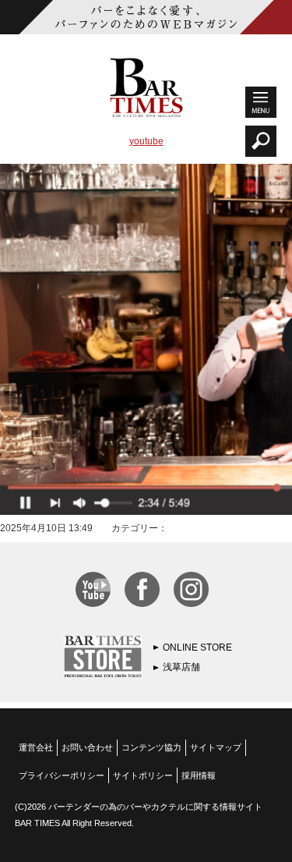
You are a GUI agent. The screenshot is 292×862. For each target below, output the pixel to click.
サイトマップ (215, 747)
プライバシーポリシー (61, 775)
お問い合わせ (87, 747)
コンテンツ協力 (151, 747)
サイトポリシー (143, 775)
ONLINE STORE (197, 647)
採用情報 (198, 775)
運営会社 (36, 747)
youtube (146, 141)
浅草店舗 (181, 667)
